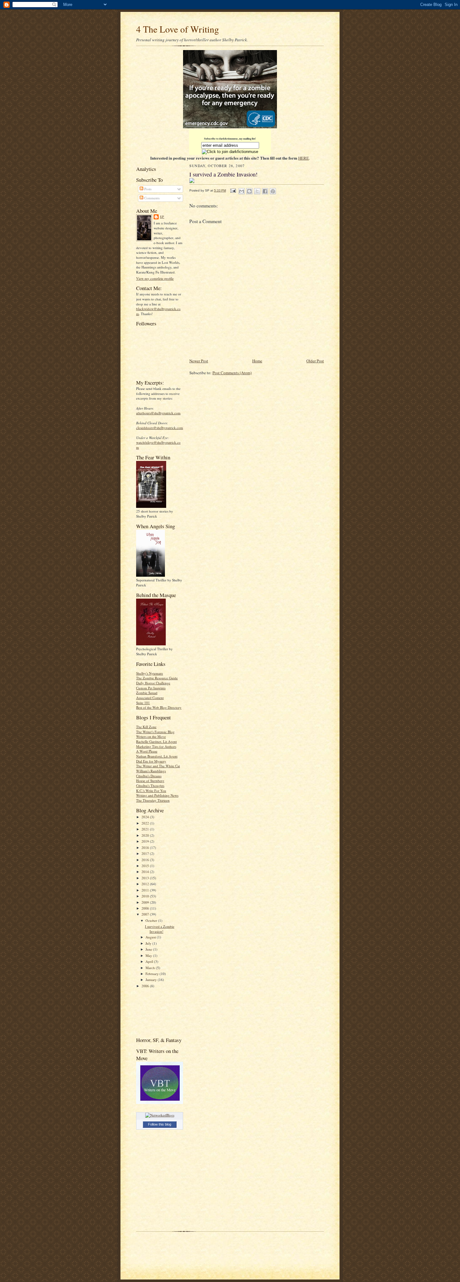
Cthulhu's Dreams (148, 776)
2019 (145, 841)
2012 (145, 883)
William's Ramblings (151, 771)
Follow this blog (159, 1124)
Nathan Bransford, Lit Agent (156, 756)
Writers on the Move (151, 736)
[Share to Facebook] (265, 191)
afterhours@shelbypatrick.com (158, 413)
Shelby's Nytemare (149, 673)
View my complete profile (155, 278)
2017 (145, 853)
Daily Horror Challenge (153, 683)
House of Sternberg (150, 780)
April (150, 961)
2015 (145, 865)
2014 (145, 871)
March (151, 967)
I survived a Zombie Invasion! (159, 929)
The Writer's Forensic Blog (155, 731)
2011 (145, 890)
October (152, 920)
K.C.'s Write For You (151, 790)
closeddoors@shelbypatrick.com (159, 427)
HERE (303, 158)
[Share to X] (257, 191)
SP (162, 216)
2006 (145, 985)
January (152, 979)
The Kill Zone (146, 726)
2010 (145, 896)
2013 (145, 878)
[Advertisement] (155, 1012)
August (151, 937)
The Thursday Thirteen (153, 800)
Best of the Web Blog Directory (158, 707)
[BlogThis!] (249, 191)
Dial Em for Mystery (151, 761)
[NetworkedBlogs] (159, 1115)
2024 (145, 817)
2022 (145, 823)
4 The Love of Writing (177, 29)
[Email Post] (233, 190)
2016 (145, 859)
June (149, 949)
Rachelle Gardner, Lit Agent (156, 741)
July (149, 943)
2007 (145, 914)
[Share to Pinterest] (273, 191)
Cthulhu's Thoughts (150, 785)
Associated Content (150, 697)
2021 (145, 829)
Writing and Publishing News (157, 795)
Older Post (315, 361)
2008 (145, 908)
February (153, 973)
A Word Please (146, 751)
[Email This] (241, 191)
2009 (145, 902)
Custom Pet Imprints (151, 688)
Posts (147, 188)
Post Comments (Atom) (232, 372)
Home (257, 361)
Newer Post (198, 361)
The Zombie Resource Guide (157, 678)
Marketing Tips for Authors (156, 746)
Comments (151, 198)
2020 (145, 835)
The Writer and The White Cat (158, 766)
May (149, 955)
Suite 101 (143, 702)
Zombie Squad (146, 692)
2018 (145, 847)
